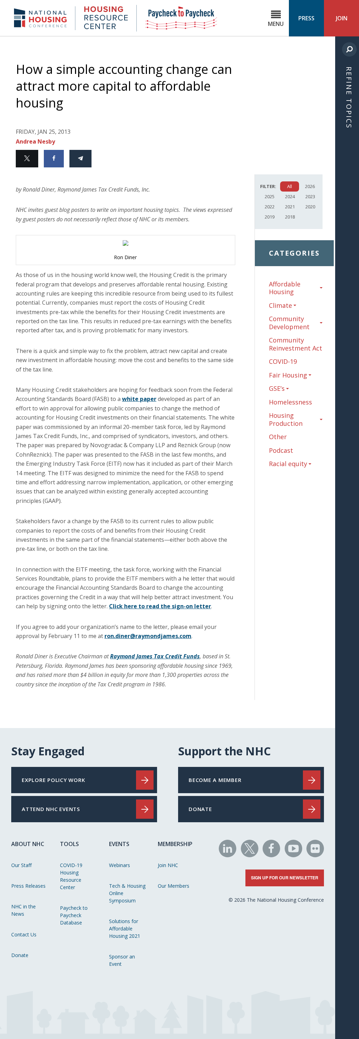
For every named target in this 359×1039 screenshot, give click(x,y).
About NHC (27, 844)
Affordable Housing (284, 288)
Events (119, 844)
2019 (270, 217)
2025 (270, 196)
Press (306, 18)
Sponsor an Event (122, 960)
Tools (69, 844)
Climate (280, 306)
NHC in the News (23, 910)
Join (341, 18)
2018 (290, 217)
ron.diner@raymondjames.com (147, 636)
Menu (276, 24)
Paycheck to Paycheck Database (74, 915)
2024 (290, 196)
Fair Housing (288, 375)
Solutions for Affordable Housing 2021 (124, 928)
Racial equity (288, 464)
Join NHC (168, 865)
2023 (310, 196)
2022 (270, 206)
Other (278, 436)
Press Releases (28, 885)
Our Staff (21, 865)
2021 (290, 206)
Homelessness (290, 402)
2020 (310, 206)
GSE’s (277, 389)
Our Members (173, 885)
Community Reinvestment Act (295, 344)
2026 (310, 186)
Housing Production (286, 419)
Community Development (289, 323)
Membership (175, 844)
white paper (139, 399)
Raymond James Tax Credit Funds (155, 656)
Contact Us (23, 934)
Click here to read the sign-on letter (160, 606)
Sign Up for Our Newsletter (284, 877)
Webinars (119, 865)
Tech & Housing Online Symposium (127, 893)
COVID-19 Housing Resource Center (71, 876)
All (289, 186)
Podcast (281, 450)
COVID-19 (283, 361)
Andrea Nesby (35, 141)
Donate (19, 955)
